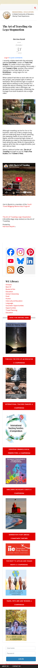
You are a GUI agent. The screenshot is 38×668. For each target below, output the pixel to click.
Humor (8, 299)
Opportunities (11, 308)
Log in (6, 58)
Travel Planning (11, 310)
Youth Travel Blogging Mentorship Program (17, 205)
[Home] (19, 15)
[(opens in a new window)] (10, 252)
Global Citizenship (12, 294)
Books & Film (10, 289)
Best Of (8, 287)
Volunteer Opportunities (15, 305)
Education (9, 292)
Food (7, 296)
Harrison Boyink (19, 39)
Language (9, 303)
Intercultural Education (14, 301)
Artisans (9, 285)
